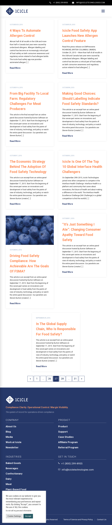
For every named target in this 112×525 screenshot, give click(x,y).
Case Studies (66, 436)
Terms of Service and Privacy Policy (78, 519)
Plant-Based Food (16, 489)
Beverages (12, 468)
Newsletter (12, 447)
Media (9, 436)
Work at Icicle (13, 442)
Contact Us (101, 519)
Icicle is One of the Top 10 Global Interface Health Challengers (82, 167)
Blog (8, 431)
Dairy (9, 478)
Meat (9, 484)
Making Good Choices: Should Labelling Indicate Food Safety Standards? (81, 99)
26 (49, 378)
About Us (11, 426)
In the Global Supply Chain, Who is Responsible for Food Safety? (56, 329)
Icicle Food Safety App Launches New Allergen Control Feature (80, 36)
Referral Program (68, 447)
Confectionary (14, 473)
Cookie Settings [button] (14, 516)
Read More (15, 68)
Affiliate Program (68, 442)
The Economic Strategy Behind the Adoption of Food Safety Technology (28, 167)
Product (63, 426)
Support (63, 431)
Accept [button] (28, 516)
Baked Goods (13, 463)
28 (62, 378)
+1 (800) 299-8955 (60, 3)
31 (75, 378)
